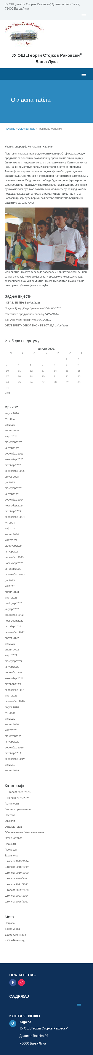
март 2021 (11, 695)
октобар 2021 (13, 684)
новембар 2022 (14, 620)
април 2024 (12, 534)
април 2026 (12, 430)
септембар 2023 (15, 574)
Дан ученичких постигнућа (21, 319)
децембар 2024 (14, 499)
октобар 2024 (13, 511)
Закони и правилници (18, 809)
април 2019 (12, 770)
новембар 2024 (14, 505)
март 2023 (11, 597)
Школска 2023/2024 (17, 895)
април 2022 (12, 649)
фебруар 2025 (13, 488)
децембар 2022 (14, 614)
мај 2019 (10, 764)
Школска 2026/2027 (17, 901)
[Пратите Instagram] (21, 982)
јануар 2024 (12, 551)
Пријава (10, 923)
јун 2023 (10, 580)
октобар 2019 (13, 753)
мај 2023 (10, 586)
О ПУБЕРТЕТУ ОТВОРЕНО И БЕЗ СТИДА (29, 325)
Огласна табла (13, 838)
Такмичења (11, 855)
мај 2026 (10, 424)
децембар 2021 (14, 672)
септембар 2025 (15, 470)
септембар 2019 (15, 758)
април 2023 (12, 592)
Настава (10, 815)
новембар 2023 (14, 563)
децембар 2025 (14, 453)
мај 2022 (10, 643)
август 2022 (12, 638)
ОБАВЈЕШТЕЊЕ (15, 302)
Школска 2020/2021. (17, 878)
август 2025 (12, 476)
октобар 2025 (13, 465)
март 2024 (11, 540)
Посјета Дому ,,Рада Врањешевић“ (26, 308)
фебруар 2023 (13, 603)
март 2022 (11, 655)
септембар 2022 (15, 632)
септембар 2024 (15, 516)
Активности (12, 803)
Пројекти (10, 844)
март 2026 (11, 436)
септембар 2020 (15, 701)
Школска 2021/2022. (17, 884)
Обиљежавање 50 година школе (24, 832)
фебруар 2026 (13, 442)
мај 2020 (10, 718)
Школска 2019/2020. (17, 872)
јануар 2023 (12, 609)
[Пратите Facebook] (12, 982)
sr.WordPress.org (14, 940)
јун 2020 (10, 712)
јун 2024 (10, 522)
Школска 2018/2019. (17, 866)
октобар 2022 (13, 626)
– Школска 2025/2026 (17, 792)
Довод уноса (12, 928)
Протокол (11, 849)
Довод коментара (15, 934)
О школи (10, 820)
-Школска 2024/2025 (17, 797)
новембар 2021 (14, 678)
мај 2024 (10, 528)
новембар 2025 (14, 459)
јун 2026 (10, 418)
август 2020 (12, 707)
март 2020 (11, 730)
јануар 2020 (12, 741)
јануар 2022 (12, 666)
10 (7, 370)
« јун (7, 393)
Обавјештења (13, 826)
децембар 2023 (14, 557)
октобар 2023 (13, 568)
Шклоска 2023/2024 (17, 861)
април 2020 (12, 724)
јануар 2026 (12, 447)
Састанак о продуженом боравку (24, 314)
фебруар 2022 (13, 661)
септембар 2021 (15, 689)
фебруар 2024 (13, 545)
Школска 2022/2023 (17, 890)
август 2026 (12, 413)
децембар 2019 (14, 747)
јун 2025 (10, 482)
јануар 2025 (12, 494)
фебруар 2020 (13, 736)
